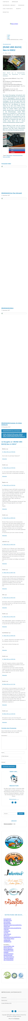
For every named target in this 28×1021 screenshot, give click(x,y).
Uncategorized (7, 44)
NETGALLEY (7, 935)
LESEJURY (6, 929)
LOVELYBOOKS (7, 934)
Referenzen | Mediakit (9, 5)
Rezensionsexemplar (17, 155)
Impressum (15, 1)
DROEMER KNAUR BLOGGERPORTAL (13, 925)
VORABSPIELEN (7, 941)
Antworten (4, 458)
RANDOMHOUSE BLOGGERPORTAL (12, 937)
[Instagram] (12, 1011)
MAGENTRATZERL (8, 955)
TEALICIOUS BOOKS (8, 958)
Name (2, 752)
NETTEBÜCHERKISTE (9, 956)
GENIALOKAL (7, 926)
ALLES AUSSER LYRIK (9, 946)
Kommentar (4, 735)
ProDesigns (16, 1018)
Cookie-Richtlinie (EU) (6, 1003)
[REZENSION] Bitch (7, 308)
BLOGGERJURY (7, 919)
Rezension (21, 5)
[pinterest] (15, 802)
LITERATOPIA (7, 931)
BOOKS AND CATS (8, 947)
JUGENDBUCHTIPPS (8, 950)
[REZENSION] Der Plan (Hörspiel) (11, 193)
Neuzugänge (9, 155)
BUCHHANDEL (7, 922)
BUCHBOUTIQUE (8, 920)
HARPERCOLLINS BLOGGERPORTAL (12, 928)
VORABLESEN (7, 940)
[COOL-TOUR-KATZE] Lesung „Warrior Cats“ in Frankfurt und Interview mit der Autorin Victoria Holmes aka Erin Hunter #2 (14, 435)
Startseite (6, 1)
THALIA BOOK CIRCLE (9, 938)
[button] (11, 148)
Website (3, 762)
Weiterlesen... (14, 799)
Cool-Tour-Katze (8, 8)
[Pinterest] (15, 1011)
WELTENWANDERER (8, 959)
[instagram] (12, 802)
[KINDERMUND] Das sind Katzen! (11, 430)
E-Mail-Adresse (4, 756)
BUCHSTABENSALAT (8, 949)
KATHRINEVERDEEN (8, 953)
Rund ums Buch (6, 156)
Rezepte (18, 8)
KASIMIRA (6, 952)
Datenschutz (4, 1000)
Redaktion (6, 12)
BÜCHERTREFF (7, 923)
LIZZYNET (6, 932)
